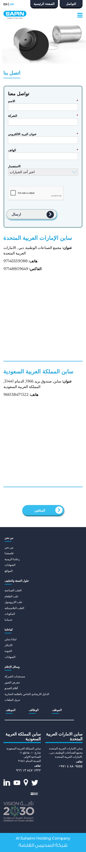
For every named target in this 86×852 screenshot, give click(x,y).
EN (5, 4)
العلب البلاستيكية (14, 608)
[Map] (26, 782)
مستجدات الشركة (15, 676)
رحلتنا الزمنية (12, 559)
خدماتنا (8, 619)
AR (12, 4)
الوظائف (34, 710)
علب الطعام (11, 596)
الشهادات (10, 565)
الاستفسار (14, 166)
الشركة (43, 115)
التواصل (71, 4)
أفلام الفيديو (11, 688)
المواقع (9, 571)
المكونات (10, 613)
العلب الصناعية (13, 590)
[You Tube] (17, 782)
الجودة (8, 651)
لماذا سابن (11, 639)
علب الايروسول (13, 602)
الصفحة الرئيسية (44, 4)
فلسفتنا (9, 553)
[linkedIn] (6, 782)
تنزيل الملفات (12, 699)
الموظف (10, 710)
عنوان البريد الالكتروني (43, 134)
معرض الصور (12, 682)
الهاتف (43, 150)
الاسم (43, 101)
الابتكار (8, 645)
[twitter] (34, 782)
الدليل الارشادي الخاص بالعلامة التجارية (27, 694)
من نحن (9, 547)
